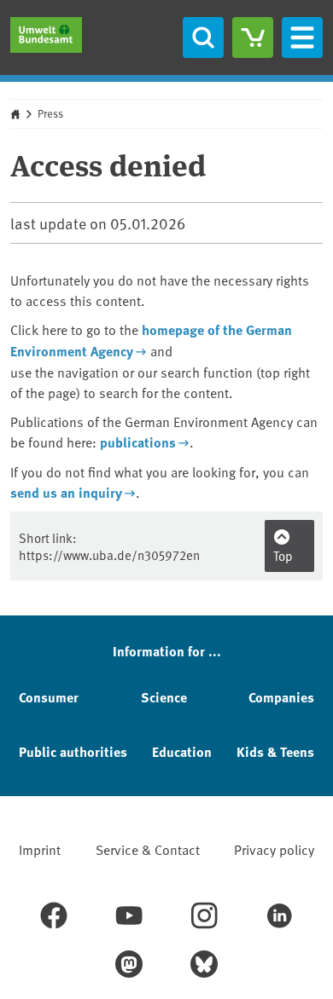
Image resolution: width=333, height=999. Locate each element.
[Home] (46, 35)
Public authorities (73, 751)
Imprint (40, 849)
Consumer (49, 697)
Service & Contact (148, 849)
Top (283, 555)
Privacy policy (274, 849)
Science (164, 697)
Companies (281, 697)
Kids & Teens (275, 751)
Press (50, 113)
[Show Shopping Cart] (252, 37)
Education (182, 751)
